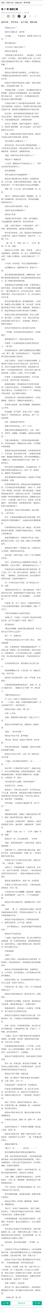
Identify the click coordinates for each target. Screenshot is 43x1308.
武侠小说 (9, 3)
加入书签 (24, 22)
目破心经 (18, 3)
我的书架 (33, 22)
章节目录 (14, 22)
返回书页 (4, 22)
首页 (3, 3)
